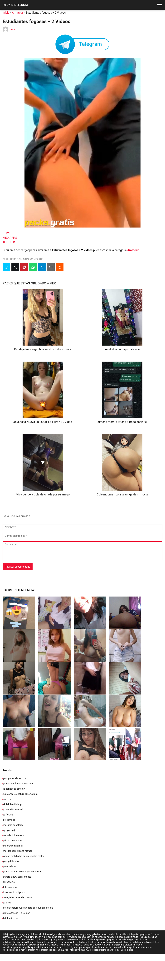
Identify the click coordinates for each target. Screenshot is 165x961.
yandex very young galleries (86, 934)
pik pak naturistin (12, 840)
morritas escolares (13, 825)
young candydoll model (29, 934)
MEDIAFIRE (10, 237)
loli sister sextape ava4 (103, 950)
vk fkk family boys (13, 804)
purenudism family (13, 845)
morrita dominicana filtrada (17, 850)
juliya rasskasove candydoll (71, 939)
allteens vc (9, 881)
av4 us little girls (125, 950)
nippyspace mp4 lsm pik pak (25, 947)
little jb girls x (9, 934)
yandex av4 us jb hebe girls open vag (22, 871)
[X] (15, 267)
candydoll (65, 944)
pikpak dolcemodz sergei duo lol (124, 939)
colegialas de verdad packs (17, 897)
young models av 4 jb (14, 778)
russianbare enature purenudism (20, 794)
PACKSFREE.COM (15, 5)
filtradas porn (10, 887)
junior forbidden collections (73, 942)
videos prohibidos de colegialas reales (23, 856)
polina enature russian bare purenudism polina (28, 907)
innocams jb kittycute (127, 937)
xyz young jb (9, 830)
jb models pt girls (47, 939)
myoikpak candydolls (79, 937)
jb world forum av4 (13, 809)
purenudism (9, 866)
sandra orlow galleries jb (24, 939)
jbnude (40, 942)
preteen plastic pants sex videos (95, 947)
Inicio (6, 12)
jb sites (7, 902)
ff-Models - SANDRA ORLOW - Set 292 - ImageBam (97, 944)
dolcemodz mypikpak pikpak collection (109, 942)
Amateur (17, 12)
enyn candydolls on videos (115, 934)
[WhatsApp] (33, 267)
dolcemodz (9, 819)
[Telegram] (42, 267)
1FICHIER (9, 242)
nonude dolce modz (13, 835)
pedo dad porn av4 (57, 937)
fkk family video (11, 918)
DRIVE (6, 233)
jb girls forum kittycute (141, 942)
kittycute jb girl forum (23, 942)
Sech (12, 29)
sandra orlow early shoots (17, 876)
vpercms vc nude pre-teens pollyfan (59, 947)
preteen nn (33, 950)
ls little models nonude (103, 937)
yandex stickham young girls (18, 783)
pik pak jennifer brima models (43, 944)
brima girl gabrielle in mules (56, 934)
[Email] (51, 267)
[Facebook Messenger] (6, 267)
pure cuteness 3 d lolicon (16, 913)
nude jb (7, 799)
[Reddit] (59, 267)
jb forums (8, 814)
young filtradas (11, 861)
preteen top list (48, 950)
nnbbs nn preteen (96, 939)
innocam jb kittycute (14, 892)
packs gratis (52, 942)
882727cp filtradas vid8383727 (73, 950)
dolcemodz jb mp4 (16, 950)
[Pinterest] (24, 267)
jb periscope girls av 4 (15, 788)
